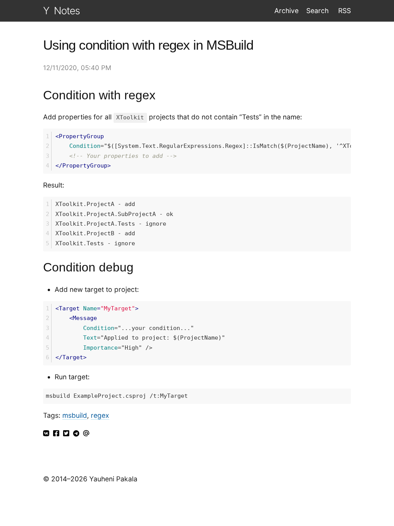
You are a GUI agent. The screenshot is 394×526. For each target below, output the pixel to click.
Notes (67, 11)
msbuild (74, 415)
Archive (286, 11)
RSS (343, 11)
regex (100, 415)
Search (317, 11)
